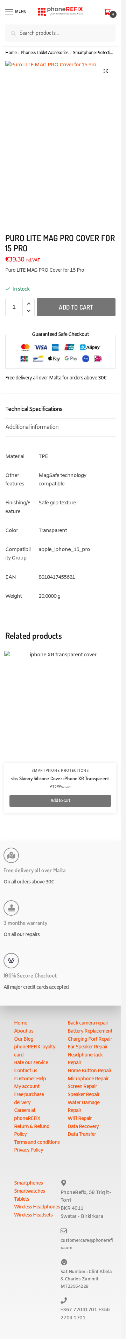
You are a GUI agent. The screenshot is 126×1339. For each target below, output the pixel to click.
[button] (105, 71)
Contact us (25, 1071)
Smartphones (28, 1183)
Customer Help (30, 1079)
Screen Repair (82, 1086)
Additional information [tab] (31, 427)
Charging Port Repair (90, 1039)
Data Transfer (82, 1134)
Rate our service (31, 1063)
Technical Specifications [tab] (33, 409)
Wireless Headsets (33, 1215)
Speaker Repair (83, 1095)
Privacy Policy (28, 1150)
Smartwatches (29, 1191)
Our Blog (23, 1039)
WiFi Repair (80, 1118)
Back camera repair (88, 1023)
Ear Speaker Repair (87, 1047)
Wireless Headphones (37, 1207)
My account (27, 1086)
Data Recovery (83, 1126)
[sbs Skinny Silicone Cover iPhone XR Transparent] (60, 707)
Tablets (21, 1199)
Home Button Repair (89, 1071)
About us (23, 1031)
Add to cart (76, 307)
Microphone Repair (88, 1079)
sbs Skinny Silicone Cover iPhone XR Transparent (60, 778)
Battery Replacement (90, 1031)
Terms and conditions (36, 1142)
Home (10, 53)
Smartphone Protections (95, 53)
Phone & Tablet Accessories (44, 53)
